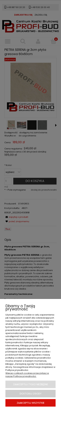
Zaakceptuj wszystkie (30, 403)
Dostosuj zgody (31, 393)
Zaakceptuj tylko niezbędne (30, 384)
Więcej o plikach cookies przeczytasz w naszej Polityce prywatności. (27, 375)
